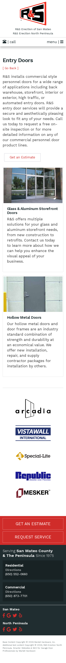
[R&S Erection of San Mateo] (33, 13)
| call (11, 42)
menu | (53, 42)
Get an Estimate (22, 157)
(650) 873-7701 (16, 596)
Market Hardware (27, 651)
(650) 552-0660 (16, 574)
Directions (13, 570)
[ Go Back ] (10, 68)
